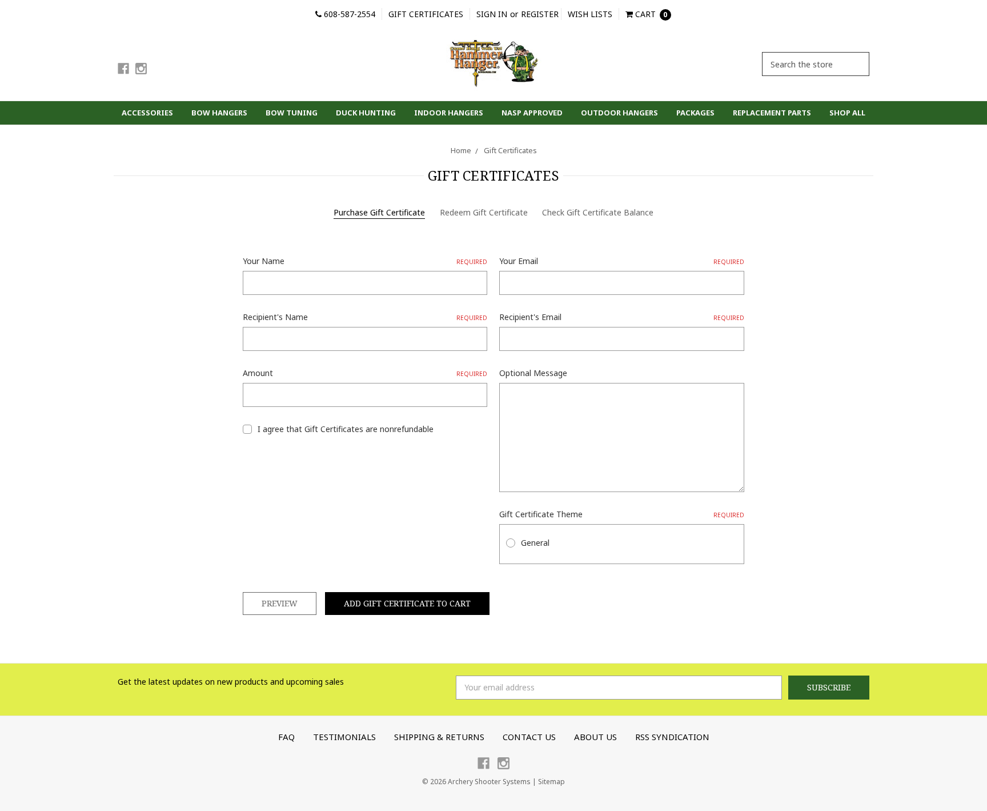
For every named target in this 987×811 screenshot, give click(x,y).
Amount (365, 372)
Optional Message (533, 372)
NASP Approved (532, 112)
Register (540, 14)
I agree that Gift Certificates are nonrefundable (346, 429)
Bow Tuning (292, 112)
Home (461, 150)
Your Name (365, 260)
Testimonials (344, 736)
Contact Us (529, 736)
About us (595, 736)
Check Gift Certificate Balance (597, 212)
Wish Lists (590, 14)
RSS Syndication (672, 736)
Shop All (847, 112)
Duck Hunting (366, 112)
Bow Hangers (219, 112)
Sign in (491, 14)
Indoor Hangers (448, 112)
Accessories (147, 112)
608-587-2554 (348, 14)
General (535, 542)
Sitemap (551, 781)
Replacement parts (772, 112)
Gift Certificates (425, 14)
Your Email (621, 260)
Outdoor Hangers (619, 112)
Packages (695, 112)
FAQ (286, 736)
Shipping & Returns (439, 736)
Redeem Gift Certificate (484, 212)
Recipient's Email (621, 316)
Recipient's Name (365, 316)
